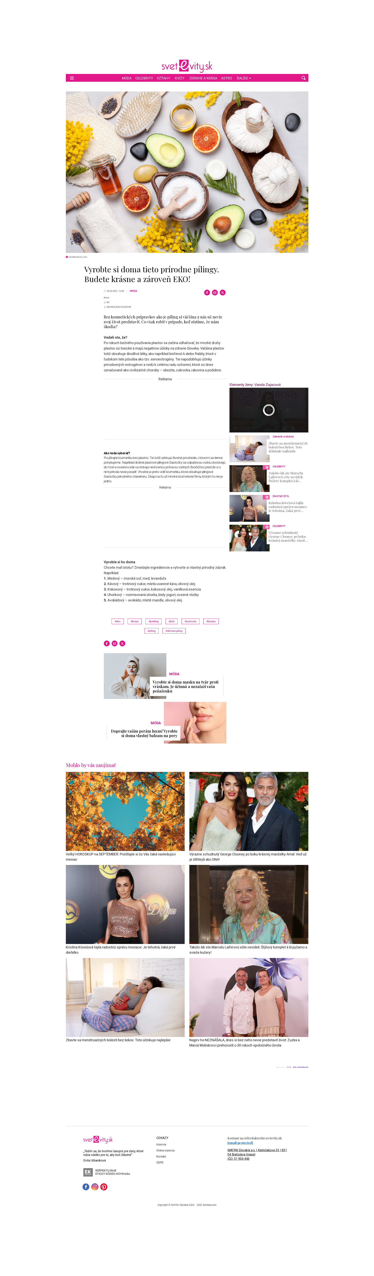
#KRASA (134, 621)
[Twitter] (223, 292)
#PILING (151, 630)
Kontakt (161, 1156)
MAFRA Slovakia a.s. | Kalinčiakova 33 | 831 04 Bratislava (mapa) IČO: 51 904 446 (257, 1154)
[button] (303, 78)
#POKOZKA (190, 621)
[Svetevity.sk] (187, 66)
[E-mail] (215, 292)
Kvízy (179, 78)
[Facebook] (207, 292)
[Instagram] (94, 1186)
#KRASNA (211, 621)
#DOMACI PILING (174, 630)
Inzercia (161, 1144)
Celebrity (144, 78)
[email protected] (240, 1143)
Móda (126, 78)
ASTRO (226, 78)
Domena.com (209, 1205)
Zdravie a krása (203, 78)
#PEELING (154, 621)
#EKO (118, 621)
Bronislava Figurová (119, 307)
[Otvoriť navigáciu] (72, 78)
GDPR (159, 1162)
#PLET (172, 621)
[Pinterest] (103, 1186)
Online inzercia (165, 1150)
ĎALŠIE (242, 78)
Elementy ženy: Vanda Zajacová (255, 384)
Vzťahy (163, 78)
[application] (268, 410)
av (108, 302)
